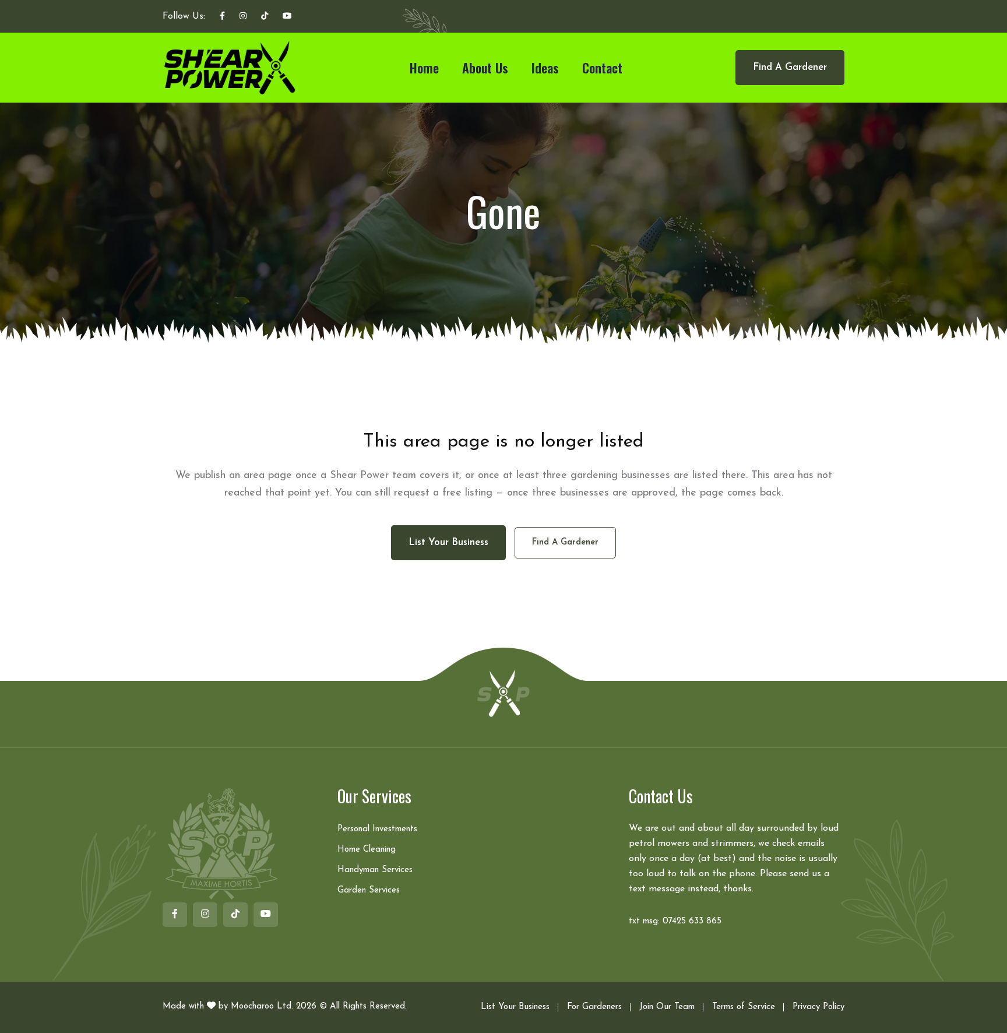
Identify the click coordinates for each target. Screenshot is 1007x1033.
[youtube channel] (287, 17)
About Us (485, 67)
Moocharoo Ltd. (262, 1006)
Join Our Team (667, 1007)
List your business (448, 542)
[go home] (503, 692)
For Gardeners (594, 1007)
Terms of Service (743, 1007)
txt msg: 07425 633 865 (675, 921)
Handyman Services (375, 870)
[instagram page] (243, 17)
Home (424, 67)
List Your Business (515, 1007)
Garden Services (368, 890)
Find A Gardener (790, 67)
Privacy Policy (818, 1007)
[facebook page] (222, 17)
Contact (602, 67)
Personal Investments (377, 829)
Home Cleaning (366, 849)
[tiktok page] (264, 17)
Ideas (545, 67)
